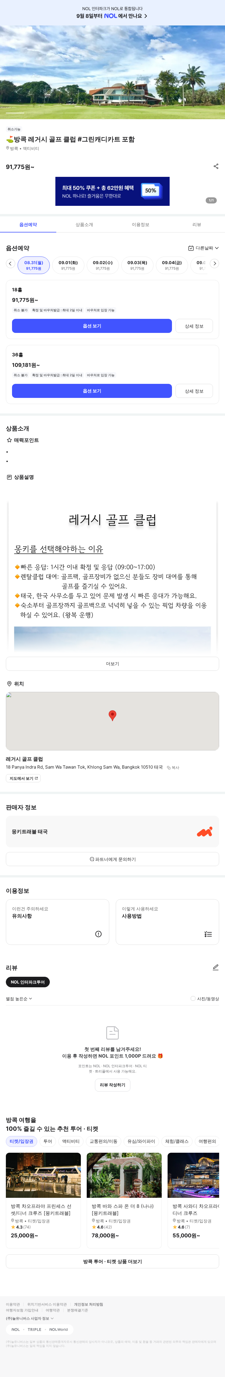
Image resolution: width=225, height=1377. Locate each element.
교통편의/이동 (103, 1141)
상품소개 (84, 224)
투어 (47, 1141)
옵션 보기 (92, 326)
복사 (175, 767)
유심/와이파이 (141, 1141)
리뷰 (196, 224)
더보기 (112, 663)
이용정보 (140, 224)
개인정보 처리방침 (88, 1304)
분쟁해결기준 (77, 1310)
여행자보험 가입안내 (22, 1310)
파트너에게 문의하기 (115, 859)
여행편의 (207, 1141)
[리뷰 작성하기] (215, 967)
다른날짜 (204, 248)
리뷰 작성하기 (112, 1084)
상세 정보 (194, 326)
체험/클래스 (177, 1141)
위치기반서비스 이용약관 (47, 1304)
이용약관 (13, 1304)
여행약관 (53, 1310)
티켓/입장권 (21, 1141)
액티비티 (71, 1141)
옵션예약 (28, 224)
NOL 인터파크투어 (28, 981)
